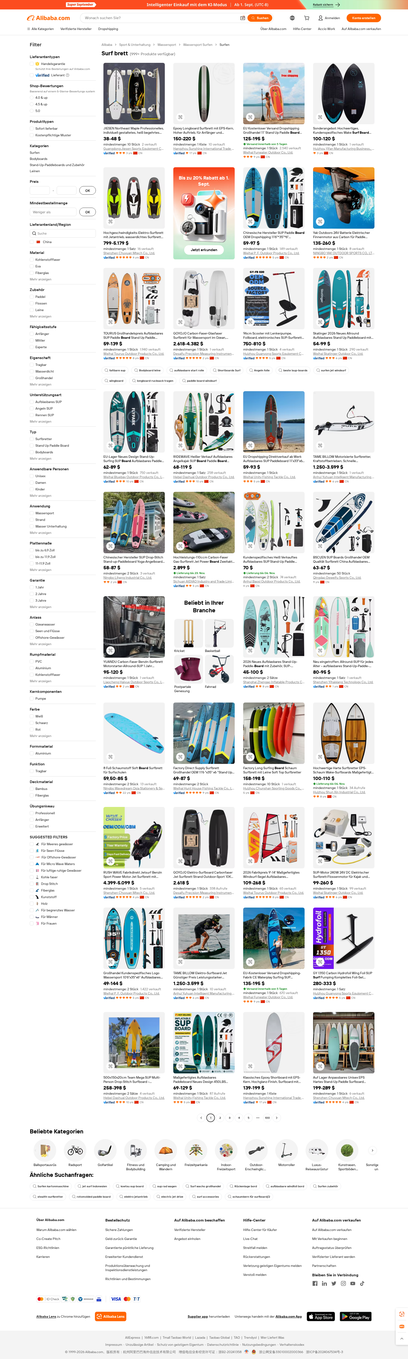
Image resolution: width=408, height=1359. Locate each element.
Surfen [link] (225, 45)
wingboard (116, 380)
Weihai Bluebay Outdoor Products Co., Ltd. (134, 477)
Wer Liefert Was (272, 1337)
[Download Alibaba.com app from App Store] (321, 1316)
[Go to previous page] (201, 1118)
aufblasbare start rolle (189, 370)
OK (87, 191)
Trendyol (250, 1337)
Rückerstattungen (256, 1257)
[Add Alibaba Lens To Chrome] (110, 1316)
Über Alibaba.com (50, 1220)
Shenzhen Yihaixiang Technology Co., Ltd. (343, 682)
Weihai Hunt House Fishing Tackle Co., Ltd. (204, 788)
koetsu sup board (132, 1186)
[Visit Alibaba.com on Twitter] (334, 1283)
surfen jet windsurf (333, 370)
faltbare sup (117, 370)
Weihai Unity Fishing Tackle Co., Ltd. (269, 477)
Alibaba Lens (46, 1316)
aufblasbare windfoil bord (287, 1186)
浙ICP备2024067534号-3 (324, 1352)
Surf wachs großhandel (205, 1186)
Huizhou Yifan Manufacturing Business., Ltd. (343, 148)
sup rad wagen (167, 1186)
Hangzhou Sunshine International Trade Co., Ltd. (204, 148)
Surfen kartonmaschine (53, 1186)
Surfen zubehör (328, 1186)
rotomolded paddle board (93, 1196)
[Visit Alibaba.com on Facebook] (315, 1283)
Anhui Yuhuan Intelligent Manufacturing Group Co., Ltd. (343, 477)
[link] (402, 1314)
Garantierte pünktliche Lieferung (129, 1248)
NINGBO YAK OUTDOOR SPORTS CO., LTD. (343, 253)
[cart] (307, 19)
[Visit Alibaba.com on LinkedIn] (324, 1283)
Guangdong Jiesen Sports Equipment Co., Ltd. (134, 148)
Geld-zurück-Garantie (121, 1239)
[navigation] (63, 582)
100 (267, 1117)
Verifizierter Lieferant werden (333, 1257)
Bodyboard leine (150, 370)
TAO (237, 1337)
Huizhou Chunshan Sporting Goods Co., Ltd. (274, 788)
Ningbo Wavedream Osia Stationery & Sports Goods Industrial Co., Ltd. (134, 788)
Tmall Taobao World (177, 1337)
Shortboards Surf (229, 370)
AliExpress (132, 1337)
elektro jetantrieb (136, 1196)
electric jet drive (172, 1196)
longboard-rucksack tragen (155, 380)
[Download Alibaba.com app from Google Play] (356, 1316)
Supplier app (198, 1316)
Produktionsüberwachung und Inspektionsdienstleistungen (127, 1268)
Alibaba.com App (289, 1316)
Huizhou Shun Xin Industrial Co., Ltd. (339, 792)
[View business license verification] (246, 1352)
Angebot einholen (187, 1239)
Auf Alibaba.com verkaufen (332, 1230)
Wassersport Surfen (197, 45)
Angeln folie (262, 370)
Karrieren (43, 1257)
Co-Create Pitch (48, 1239)
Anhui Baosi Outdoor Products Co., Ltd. (271, 581)
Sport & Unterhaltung (134, 45)
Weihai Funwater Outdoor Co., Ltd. (268, 152)
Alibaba (107, 45)
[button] (243, 18)
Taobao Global (219, 1337)
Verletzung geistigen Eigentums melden (272, 1266)
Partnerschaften (324, 1266)
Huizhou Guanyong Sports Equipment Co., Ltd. (274, 354)
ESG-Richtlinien (47, 1248)
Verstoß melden (255, 1275)
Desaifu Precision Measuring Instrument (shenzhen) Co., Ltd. (204, 354)
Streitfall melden (255, 1248)
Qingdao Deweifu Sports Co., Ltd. (337, 577)
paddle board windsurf (202, 380)
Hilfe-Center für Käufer (260, 1230)
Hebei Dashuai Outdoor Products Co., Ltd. (203, 477)
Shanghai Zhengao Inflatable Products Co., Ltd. (274, 682)
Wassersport (166, 45)
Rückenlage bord (245, 1186)
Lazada (200, 1337)
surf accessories (208, 1196)
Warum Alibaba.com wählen (56, 1230)
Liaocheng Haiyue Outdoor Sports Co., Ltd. (134, 682)
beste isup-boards (295, 370)
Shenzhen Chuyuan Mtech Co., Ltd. (129, 253)
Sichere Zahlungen (119, 1230)
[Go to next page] (276, 1118)
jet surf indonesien (94, 1186)
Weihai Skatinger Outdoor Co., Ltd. (338, 354)
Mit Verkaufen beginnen (329, 1239)
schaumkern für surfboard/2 (251, 1196)
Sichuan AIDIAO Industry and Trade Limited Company (204, 581)
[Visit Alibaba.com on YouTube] (353, 1283)
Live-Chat (250, 1239)
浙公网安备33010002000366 (281, 1352)
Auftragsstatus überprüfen (332, 1248)
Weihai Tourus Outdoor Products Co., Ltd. (133, 354)
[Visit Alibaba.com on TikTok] (362, 1283)
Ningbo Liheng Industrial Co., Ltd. (127, 577)
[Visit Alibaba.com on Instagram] (343, 1283)
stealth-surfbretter (50, 1196)
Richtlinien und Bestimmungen (128, 1279)
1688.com (151, 1337)
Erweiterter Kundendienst (124, 1257)
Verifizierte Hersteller (189, 1230)
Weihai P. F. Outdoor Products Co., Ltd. (271, 253)
